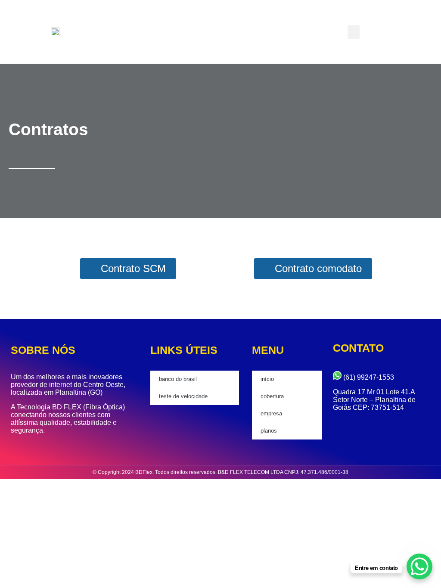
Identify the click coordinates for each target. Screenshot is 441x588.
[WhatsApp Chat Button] (419, 566)
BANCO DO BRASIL (178, 379)
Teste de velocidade (183, 396)
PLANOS (269, 430)
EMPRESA (271, 413)
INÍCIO (267, 379)
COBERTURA (272, 396)
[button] (354, 32)
